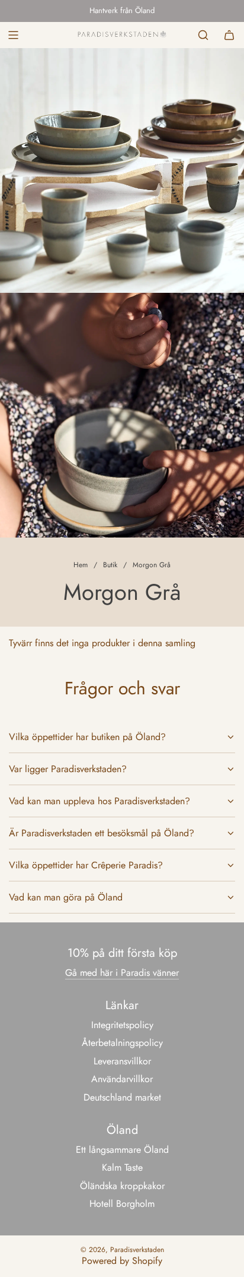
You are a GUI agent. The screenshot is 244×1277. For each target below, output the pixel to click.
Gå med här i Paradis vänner (122, 972)
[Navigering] (13, 35)
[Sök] (203, 35)
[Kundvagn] (229, 35)
